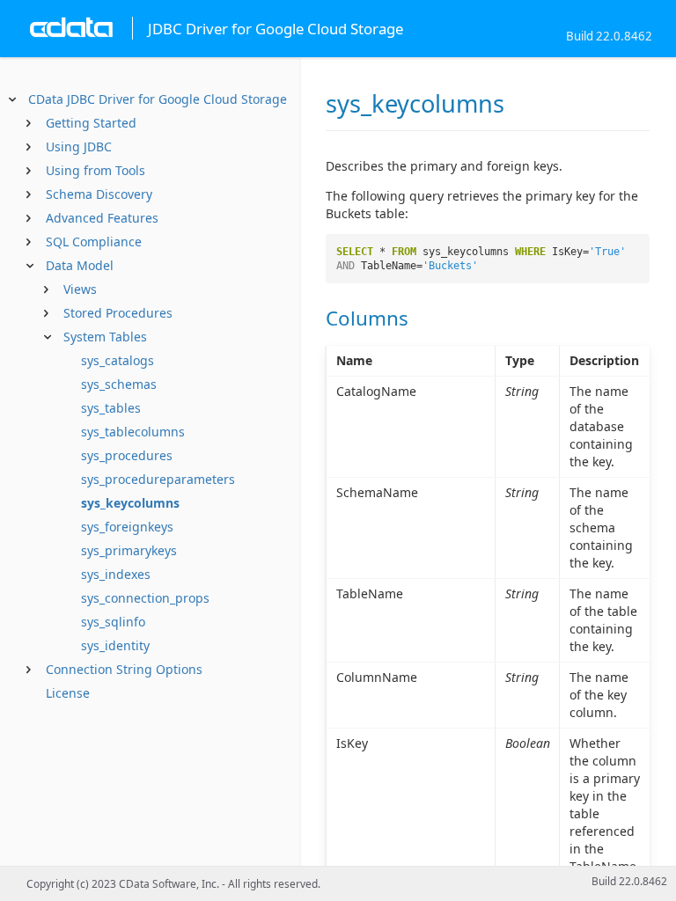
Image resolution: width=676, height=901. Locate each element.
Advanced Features (102, 217)
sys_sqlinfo (113, 621)
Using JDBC (79, 146)
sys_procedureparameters (158, 479)
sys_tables (111, 407)
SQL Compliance (94, 241)
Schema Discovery (99, 194)
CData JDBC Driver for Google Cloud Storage (157, 99)
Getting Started (91, 122)
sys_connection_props (145, 598)
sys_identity (115, 645)
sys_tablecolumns (133, 431)
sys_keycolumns (130, 502)
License (68, 693)
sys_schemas (119, 384)
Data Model (80, 265)
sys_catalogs (117, 360)
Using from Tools (95, 170)
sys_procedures (127, 455)
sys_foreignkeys (127, 526)
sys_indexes (116, 574)
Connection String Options (124, 669)
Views (80, 289)
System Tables (105, 336)
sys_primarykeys (129, 550)
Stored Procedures (118, 312)
